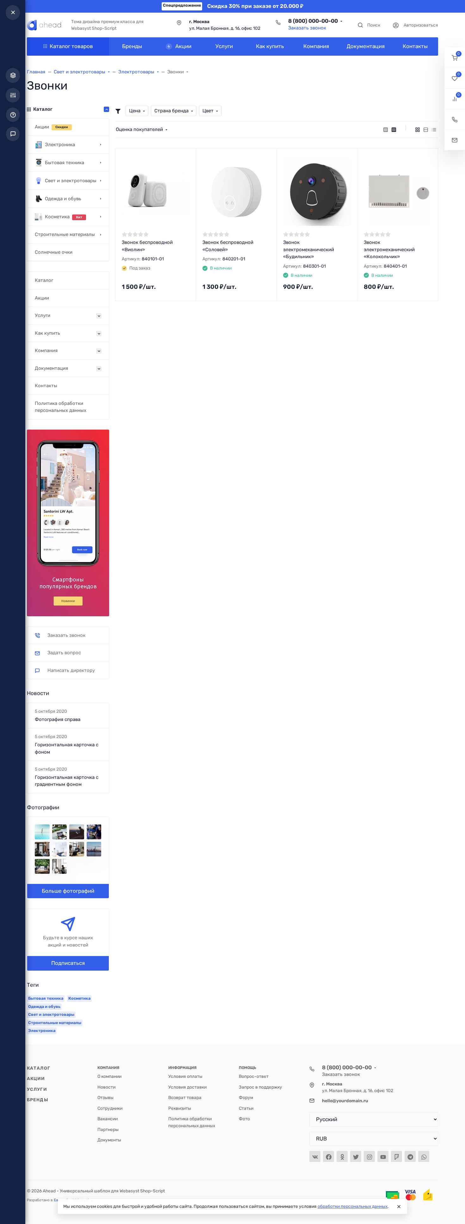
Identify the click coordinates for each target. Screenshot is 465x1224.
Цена (134, 111)
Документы (109, 1139)
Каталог (38, 1068)
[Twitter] (355, 1156)
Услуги (37, 1089)
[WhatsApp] (423, 1156)
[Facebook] (328, 1156)
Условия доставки (187, 1087)
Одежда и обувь (44, 1006)
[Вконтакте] (314, 1156)
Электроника (41, 1030)
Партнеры (108, 1129)
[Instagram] (369, 1156)
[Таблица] (434, 129)
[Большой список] (394, 129)
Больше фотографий (68, 891)
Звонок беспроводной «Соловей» (227, 245)
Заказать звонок (307, 28)
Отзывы (105, 1097)
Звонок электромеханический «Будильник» (308, 249)
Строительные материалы (54, 1022)
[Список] (426, 129)
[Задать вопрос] (454, 140)
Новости (106, 1087)
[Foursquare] (396, 1156)
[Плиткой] (417, 129)
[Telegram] (410, 1156)
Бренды (37, 1099)
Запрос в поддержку (260, 1087)
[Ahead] (44, 25)
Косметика (79, 998)
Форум (246, 1097)
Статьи (246, 1108)
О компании (109, 1076)
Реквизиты (179, 1108)
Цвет (208, 111)
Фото (244, 1118)
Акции (36, 1078)
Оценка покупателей (139, 129)
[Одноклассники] (342, 1156)
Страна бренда (171, 111)
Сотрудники (109, 1108)
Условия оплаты (185, 1076)
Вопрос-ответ (254, 1076)
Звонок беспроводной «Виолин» (147, 245)
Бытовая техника (45, 998)
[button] (454, 57)
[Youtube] (382, 1156)
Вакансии (107, 1118)
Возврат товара (185, 1097)
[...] (68, 522)
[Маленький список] (385, 129)
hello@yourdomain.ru (345, 1100)
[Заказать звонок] (454, 119)
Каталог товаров (71, 46)
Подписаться (68, 963)
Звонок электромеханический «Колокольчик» (389, 249)
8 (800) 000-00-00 (313, 21)
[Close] (399, 1206)
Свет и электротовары (51, 1014)
